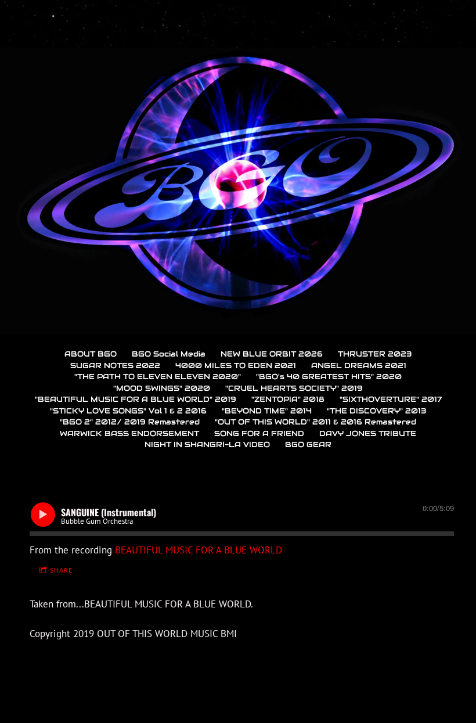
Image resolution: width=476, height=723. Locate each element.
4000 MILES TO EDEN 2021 (235, 366)
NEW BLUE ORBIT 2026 (272, 354)
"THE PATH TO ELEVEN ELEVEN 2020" (157, 377)
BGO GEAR (308, 444)
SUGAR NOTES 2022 (115, 366)
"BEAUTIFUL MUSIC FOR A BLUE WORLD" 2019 (135, 399)
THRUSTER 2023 (375, 354)
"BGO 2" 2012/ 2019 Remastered (130, 422)
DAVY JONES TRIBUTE (367, 433)
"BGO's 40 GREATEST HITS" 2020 (329, 377)
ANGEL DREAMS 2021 (358, 366)
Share (61, 570)
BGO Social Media (168, 354)
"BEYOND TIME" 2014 (267, 411)
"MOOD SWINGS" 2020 (161, 388)
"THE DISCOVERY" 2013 (376, 411)
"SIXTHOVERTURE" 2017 (391, 399)
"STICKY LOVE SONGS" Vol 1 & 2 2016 (128, 411)
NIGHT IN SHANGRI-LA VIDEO (207, 444)
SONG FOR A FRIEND (259, 433)
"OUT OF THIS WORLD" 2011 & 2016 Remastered (315, 422)
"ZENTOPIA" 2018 (287, 399)
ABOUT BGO (90, 354)
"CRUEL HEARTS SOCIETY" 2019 (294, 388)
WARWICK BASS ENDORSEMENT (129, 433)
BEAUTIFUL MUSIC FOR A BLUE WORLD (198, 550)
